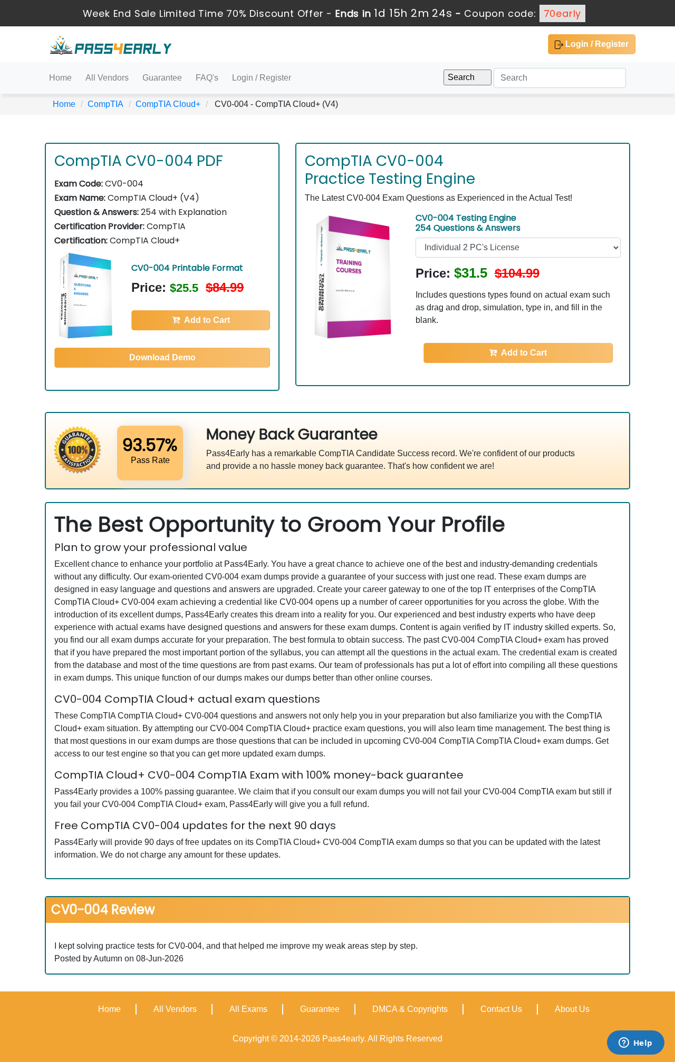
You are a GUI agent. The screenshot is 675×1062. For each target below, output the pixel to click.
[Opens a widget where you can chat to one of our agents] (635, 1043)
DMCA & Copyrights (410, 1009)
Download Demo (162, 357)
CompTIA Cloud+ (168, 104)
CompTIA (105, 104)
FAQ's (207, 77)
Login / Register (596, 44)
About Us (572, 1009)
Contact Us (501, 1009)
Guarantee (162, 77)
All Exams (248, 1009)
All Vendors (107, 77)
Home (60, 77)
